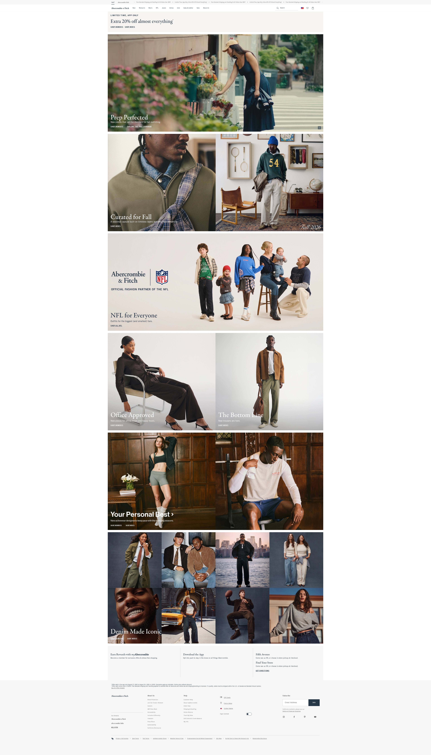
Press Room (151, 721)
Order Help (187, 706)
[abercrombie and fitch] (120, 8)
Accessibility (151, 712)
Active (171, 8)
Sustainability (152, 724)
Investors (150, 718)
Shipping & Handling (190, 709)
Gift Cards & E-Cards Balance (193, 718)
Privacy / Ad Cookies (122, 738)
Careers (150, 706)
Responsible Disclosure (260, 738)
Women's (142, 8)
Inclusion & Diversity (154, 715)
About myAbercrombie (190, 702)
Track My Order (188, 715)
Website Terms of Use (177, 738)
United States (228, 708)
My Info (186, 721)
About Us (206, 8)
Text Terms (146, 738)
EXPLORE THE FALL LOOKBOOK (139, 126)
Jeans (164, 8)
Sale (198, 8)
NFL (157, 8)
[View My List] (307, 8)
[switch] (220, 713)
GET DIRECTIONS (262, 671)
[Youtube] (315, 717)
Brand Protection (153, 699)
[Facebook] (294, 717)
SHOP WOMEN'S (117, 27)
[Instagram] (284, 717)
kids (178, 8)
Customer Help (188, 699)
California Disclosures (154, 728)
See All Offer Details (118, 688)
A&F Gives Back (152, 709)
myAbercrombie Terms (159, 738)
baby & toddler (188, 8)
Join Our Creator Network (155, 702)
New (134, 8)
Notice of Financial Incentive (292, 711)
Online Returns (188, 712)
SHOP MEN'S (130, 27)
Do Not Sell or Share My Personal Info (237, 738)
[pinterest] (305, 717)
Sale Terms (135, 738)
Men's (150, 8)
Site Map (219, 738)
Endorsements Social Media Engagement (199, 738)
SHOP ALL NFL (116, 326)
